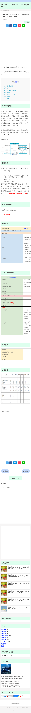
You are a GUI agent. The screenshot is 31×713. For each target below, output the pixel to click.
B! (15, 25)
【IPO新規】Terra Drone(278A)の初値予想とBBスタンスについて (18, 591)
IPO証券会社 (4, 635)
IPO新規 (27, 22)
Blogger (3, 629)
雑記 (2, 646)
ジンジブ (26, 228)
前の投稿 (25, 471)
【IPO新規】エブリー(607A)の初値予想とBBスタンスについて (18, 583)
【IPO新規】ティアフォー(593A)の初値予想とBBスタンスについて (18, 599)
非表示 (17, 82)
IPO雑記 (3, 631)
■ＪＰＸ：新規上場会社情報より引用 (10, 277)
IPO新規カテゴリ (15, 478)
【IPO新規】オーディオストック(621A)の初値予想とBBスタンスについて (18, 575)
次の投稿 (5, 471)
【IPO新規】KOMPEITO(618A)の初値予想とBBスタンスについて (18, 567)
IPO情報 (3, 637)
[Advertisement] (15, 44)
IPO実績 (3, 633)
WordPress (4, 642)
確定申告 (3, 644)
